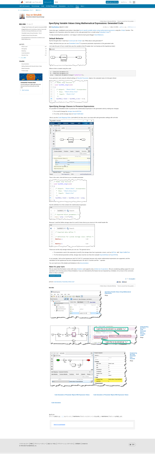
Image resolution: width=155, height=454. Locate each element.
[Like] (126, 278)
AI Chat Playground (51, 6)
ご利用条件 (77, 443)
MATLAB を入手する (112, 2)
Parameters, (65, 281)
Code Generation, (58, 281)
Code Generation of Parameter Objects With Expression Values (72, 394)
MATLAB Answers (24, 6)
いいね (123, 27)
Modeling (34, 51)
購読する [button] (38, 10)
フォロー (132, 278)
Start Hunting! (25, 90)
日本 (132, 444)
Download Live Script (55, 275)
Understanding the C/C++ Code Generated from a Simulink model (144, 331)
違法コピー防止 (52, 443)
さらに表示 (23, 57)
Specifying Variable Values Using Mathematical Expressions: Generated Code (86, 23)
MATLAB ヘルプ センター (34, 2)
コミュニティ (48, 2)
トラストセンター (24, 443)
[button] (130, 2)
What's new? (34, 46)
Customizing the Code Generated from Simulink (133, 355)
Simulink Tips (34, 55)
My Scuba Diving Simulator (30, 35)
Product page (25, 70)
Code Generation (34, 53)
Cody (42, 6)
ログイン (124, 2)
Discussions (62, 6)
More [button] (82, 6)
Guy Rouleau (55, 27)
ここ (62, 416)
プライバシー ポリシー (40, 443)
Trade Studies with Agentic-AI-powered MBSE (36, 27)
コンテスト (70, 6)
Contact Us (85, 443)
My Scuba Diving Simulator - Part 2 (33, 33)
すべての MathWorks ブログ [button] (25, 10)
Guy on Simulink (34, 15)
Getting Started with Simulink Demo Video (32, 66)
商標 (31, 443)
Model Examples (26, 68)
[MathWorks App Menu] (134, 2)
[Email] (124, 281)
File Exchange (35, 6)
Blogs (77, 6)
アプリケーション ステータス (65, 443)
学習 (56, 2)
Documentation (25, 64)
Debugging (34, 48)
